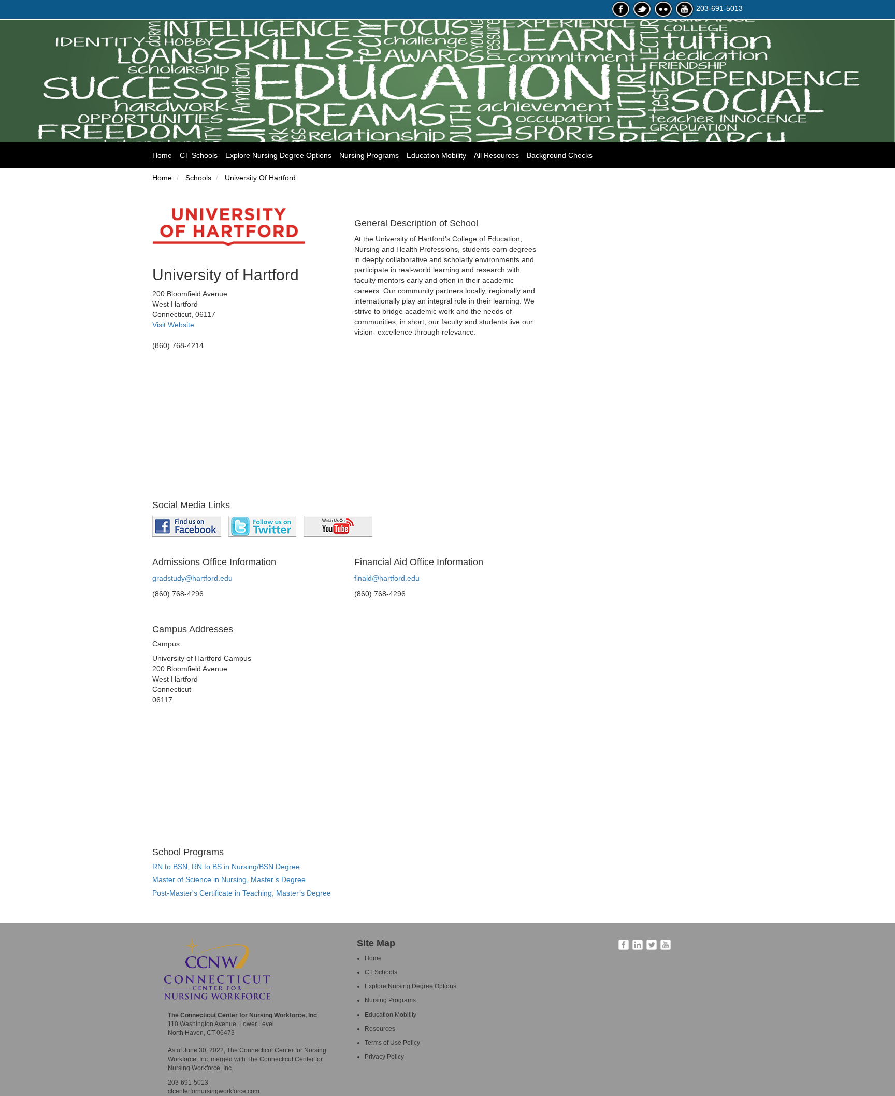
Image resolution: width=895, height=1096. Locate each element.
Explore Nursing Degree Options (278, 155)
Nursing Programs (369, 155)
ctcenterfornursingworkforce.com (213, 1091)
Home (166, 155)
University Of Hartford (259, 178)
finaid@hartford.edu (387, 578)
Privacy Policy (384, 1056)
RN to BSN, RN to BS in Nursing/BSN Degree (226, 866)
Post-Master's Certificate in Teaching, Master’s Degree (241, 893)
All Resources (496, 155)
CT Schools (199, 155)
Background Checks (560, 155)
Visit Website (173, 325)
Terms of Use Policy (392, 1042)
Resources (380, 1028)
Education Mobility (436, 155)
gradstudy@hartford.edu (192, 578)
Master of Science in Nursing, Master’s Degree (229, 879)
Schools (197, 178)
